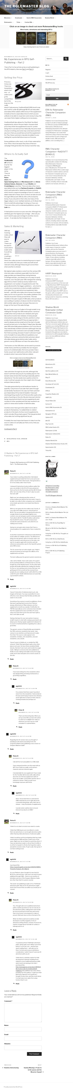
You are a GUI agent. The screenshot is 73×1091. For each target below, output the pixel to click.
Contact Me (28, 22)
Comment (8, 1001)
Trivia (18, 22)
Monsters (7, 18)
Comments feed (50, 79)
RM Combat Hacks (51, 427)
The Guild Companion (51, 491)
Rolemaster (8, 22)
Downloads (18, 18)
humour (47, 404)
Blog (46, 377)
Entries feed (49, 76)
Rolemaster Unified (51, 434)
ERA (46, 391)
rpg (8, 441)
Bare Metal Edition (50, 374)
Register (48, 69)
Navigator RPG (49, 414)
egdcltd (24, 56)
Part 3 (31, 69)
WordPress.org (50, 83)
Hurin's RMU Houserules (52, 407)
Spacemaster (49, 447)
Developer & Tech (13, 438)
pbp (46, 420)
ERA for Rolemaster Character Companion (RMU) (55, 112)
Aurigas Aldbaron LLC (51, 489)
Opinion (24, 438)
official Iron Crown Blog (52, 485)
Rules (47, 437)
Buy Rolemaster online (52, 487)
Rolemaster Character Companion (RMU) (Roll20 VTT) (55, 195)
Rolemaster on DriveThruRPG (51, 105)
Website (7, 1044)
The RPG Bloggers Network (53, 495)
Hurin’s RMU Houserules (34, 18)
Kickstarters (49, 410)
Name (6, 1025)
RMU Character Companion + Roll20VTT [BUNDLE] (56, 152)
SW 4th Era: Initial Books (57, 539)
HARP (47, 397)
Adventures (49, 364)
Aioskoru (48, 367)
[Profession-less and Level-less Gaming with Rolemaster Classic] (52, 476)
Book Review (49, 381)
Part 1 (24, 69)
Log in (47, 73)
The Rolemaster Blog (26, 6)
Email (6, 1034)
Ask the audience (50, 371)
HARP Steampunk (53, 273)
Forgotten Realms (50, 394)
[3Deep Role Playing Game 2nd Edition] (46, 481)
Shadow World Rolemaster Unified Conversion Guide (54, 310)
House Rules (49, 400)
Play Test (48, 424)
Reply (12, 579)
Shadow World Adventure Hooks (55, 444)
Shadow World (49, 18)
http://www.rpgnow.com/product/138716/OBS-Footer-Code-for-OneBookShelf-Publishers (28, 968)
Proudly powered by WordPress (13, 1087)
